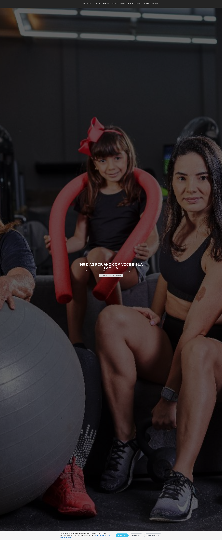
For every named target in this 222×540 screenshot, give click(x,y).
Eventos (155, 3)
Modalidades (86, 3)
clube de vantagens (134, 3)
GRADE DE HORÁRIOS (118, 3)
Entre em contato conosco (111, 275)
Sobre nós (106, 3)
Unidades (97, 3)
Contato (147, 3)
